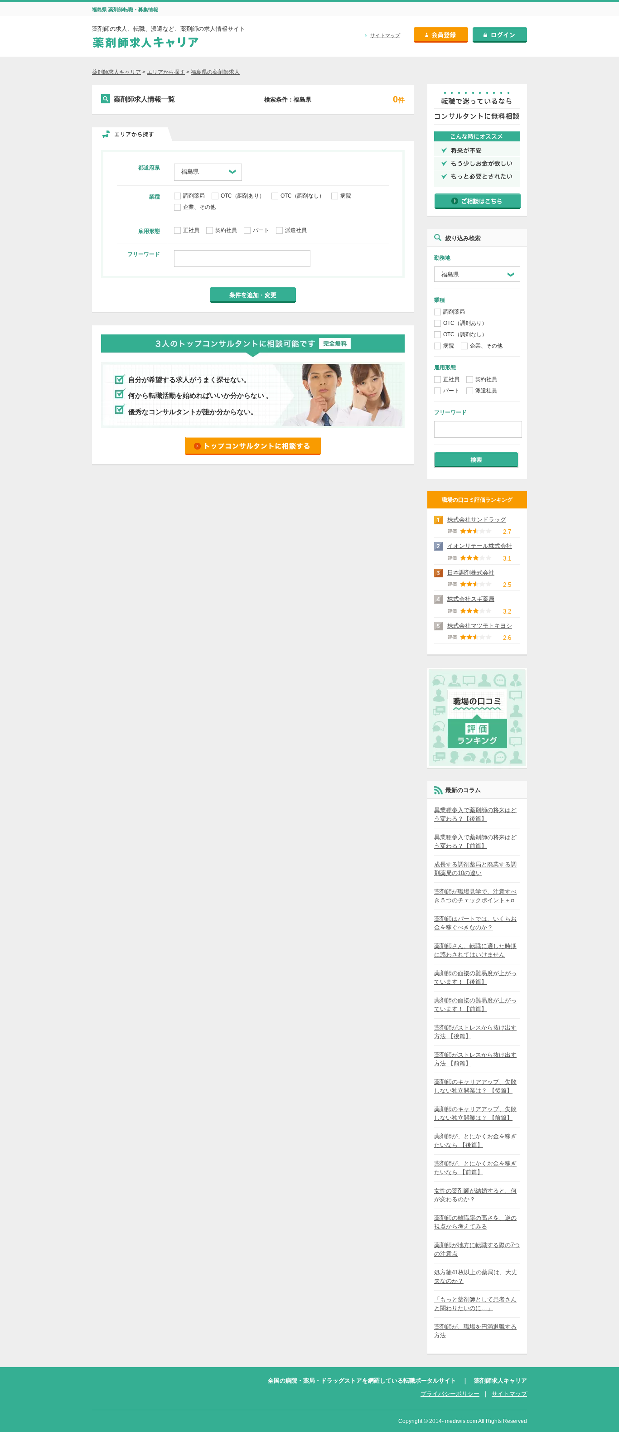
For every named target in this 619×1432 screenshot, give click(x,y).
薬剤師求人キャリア (116, 72)
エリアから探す (166, 72)
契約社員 (226, 230)
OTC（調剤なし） (302, 196)
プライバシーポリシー (450, 1393)
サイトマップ (385, 35)
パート (261, 230)
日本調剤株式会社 (470, 572)
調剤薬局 (194, 196)
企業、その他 (199, 207)
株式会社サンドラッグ (476, 519)
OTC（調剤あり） (243, 196)
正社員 (191, 230)
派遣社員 (296, 230)
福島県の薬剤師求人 (215, 72)
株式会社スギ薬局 (470, 598)
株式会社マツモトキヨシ (479, 625)
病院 (345, 196)
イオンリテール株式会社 (479, 545)
